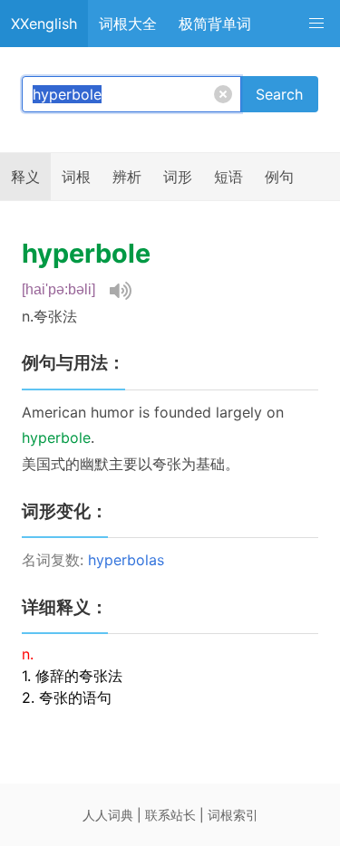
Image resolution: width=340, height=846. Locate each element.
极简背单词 (215, 23)
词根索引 (233, 814)
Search (279, 94)
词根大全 (128, 23)
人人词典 (108, 814)
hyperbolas (126, 560)
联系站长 (170, 814)
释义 (25, 177)
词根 (76, 177)
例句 (279, 177)
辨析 (126, 177)
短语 (228, 177)
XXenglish (44, 23)
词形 (177, 177)
